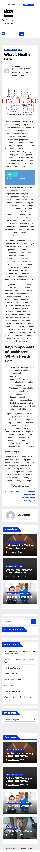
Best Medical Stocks (12, 674)
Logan (17, 66)
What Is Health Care (12, 691)
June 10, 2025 (13, 810)
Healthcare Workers (19, 596)
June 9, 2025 (13, 835)
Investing (9, 827)
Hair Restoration (11, 566)
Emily (22, 552)
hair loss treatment (12, 542)
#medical (15, 75)
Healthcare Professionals (15, 593)
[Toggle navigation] (21, 34)
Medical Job (13, 492)
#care (28, 69)
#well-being (25, 75)
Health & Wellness (11, 49)
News (20, 49)
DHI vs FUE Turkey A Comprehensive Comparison (19, 572)
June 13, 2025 (13, 760)
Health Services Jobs (12, 680)
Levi (23, 835)
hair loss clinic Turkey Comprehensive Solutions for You (19, 548)
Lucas (22, 600)
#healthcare (23, 72)
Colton (23, 576)
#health (15, 72)
